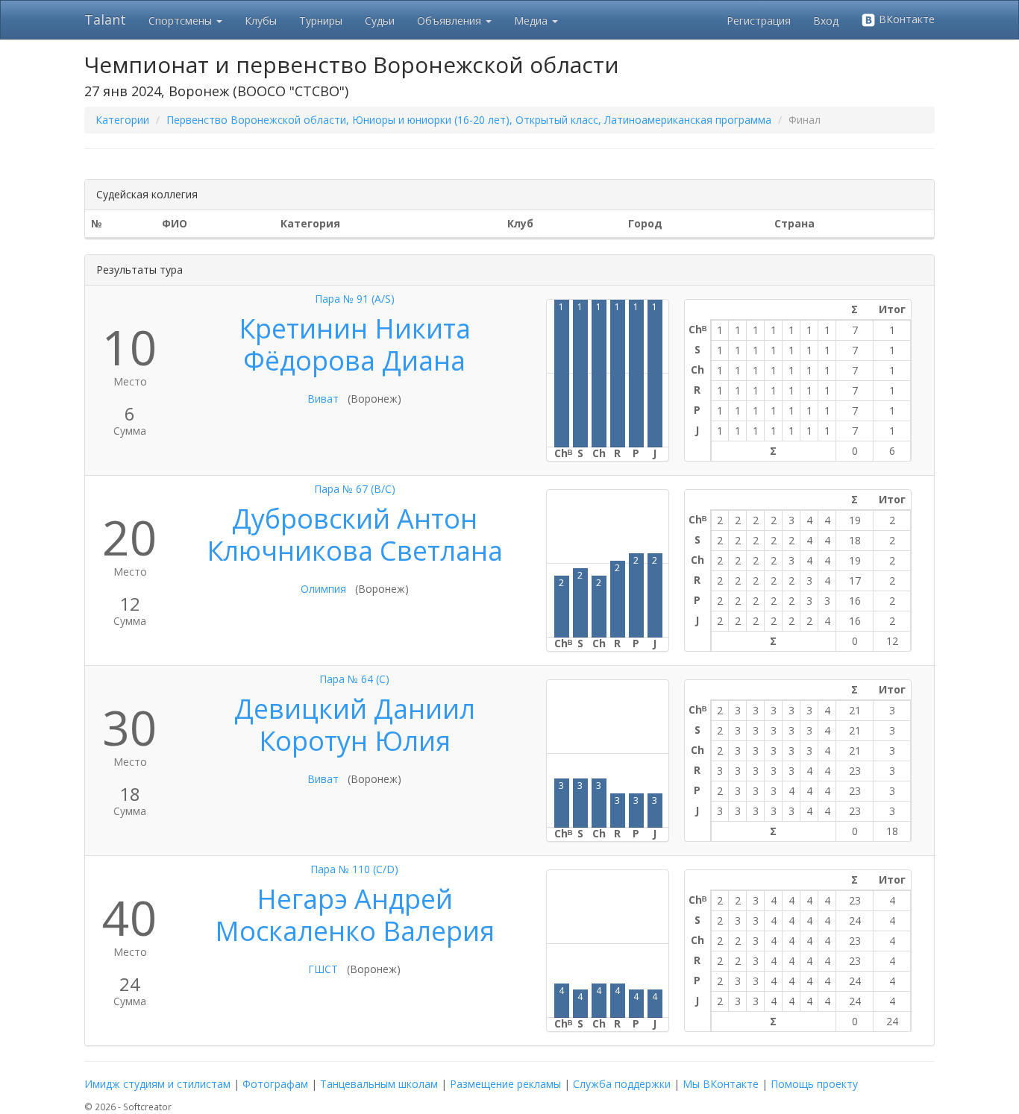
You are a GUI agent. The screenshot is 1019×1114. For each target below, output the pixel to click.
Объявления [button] (450, 20)
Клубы (261, 20)
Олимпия (323, 589)
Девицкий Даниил (354, 708)
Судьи (380, 20)
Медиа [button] (532, 20)
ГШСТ (323, 969)
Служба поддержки (622, 1084)
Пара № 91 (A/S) (355, 299)
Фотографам (275, 1084)
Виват (323, 398)
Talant (105, 19)
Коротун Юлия (355, 741)
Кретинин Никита (355, 328)
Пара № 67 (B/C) (354, 489)
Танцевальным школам (379, 1084)
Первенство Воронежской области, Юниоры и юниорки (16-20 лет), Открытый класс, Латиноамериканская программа (468, 120)
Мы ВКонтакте (721, 1084)
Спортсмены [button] (181, 20)
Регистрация (759, 20)
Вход (825, 20)
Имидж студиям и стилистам (157, 1084)
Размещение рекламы (505, 1084)
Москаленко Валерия (355, 931)
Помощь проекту (814, 1084)
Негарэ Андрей (355, 899)
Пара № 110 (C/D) (354, 869)
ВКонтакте (905, 19)
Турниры (320, 20)
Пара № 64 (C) (354, 679)
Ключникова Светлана (355, 550)
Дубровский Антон (354, 518)
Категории (122, 120)
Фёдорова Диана (354, 360)
